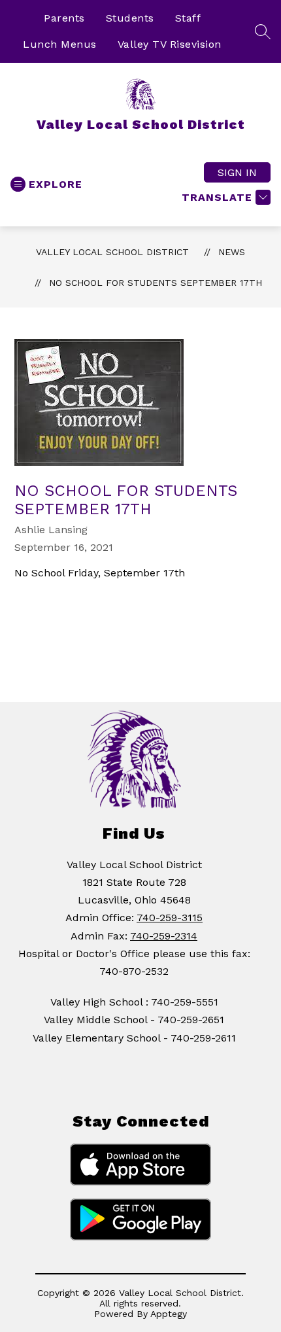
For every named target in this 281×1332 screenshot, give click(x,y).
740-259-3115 (170, 917)
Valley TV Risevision (170, 44)
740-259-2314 (163, 936)
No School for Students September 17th (155, 282)
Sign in (237, 172)
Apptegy (168, 1313)
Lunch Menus (60, 44)
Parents (64, 18)
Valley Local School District (112, 252)
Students (130, 18)
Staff (188, 18)
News (231, 252)
